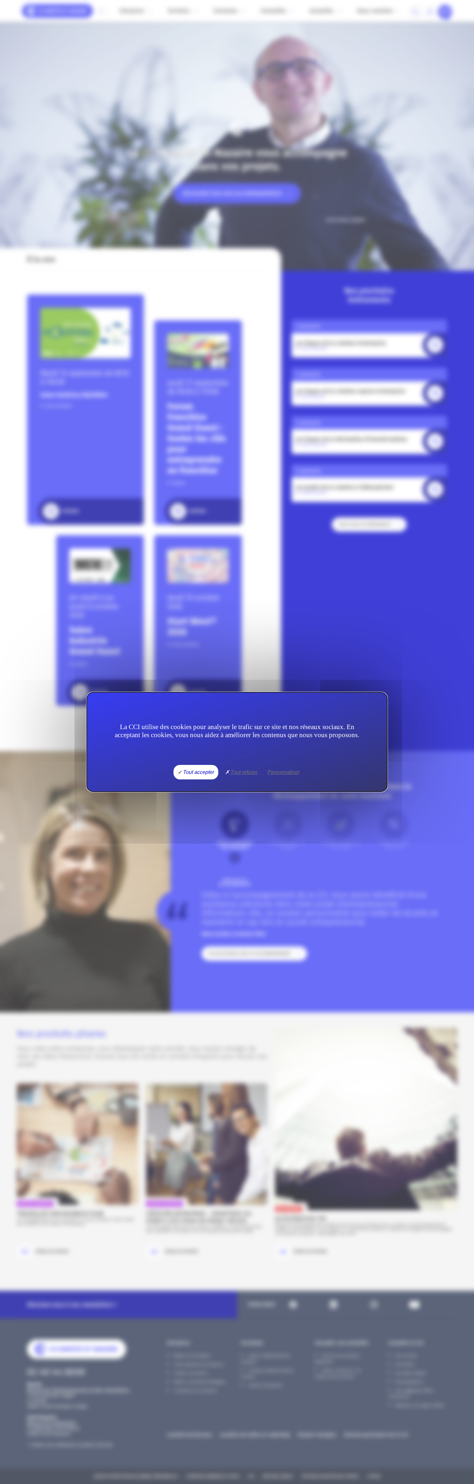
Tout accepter (198, 772)
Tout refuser (243, 772)
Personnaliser (284, 772)
